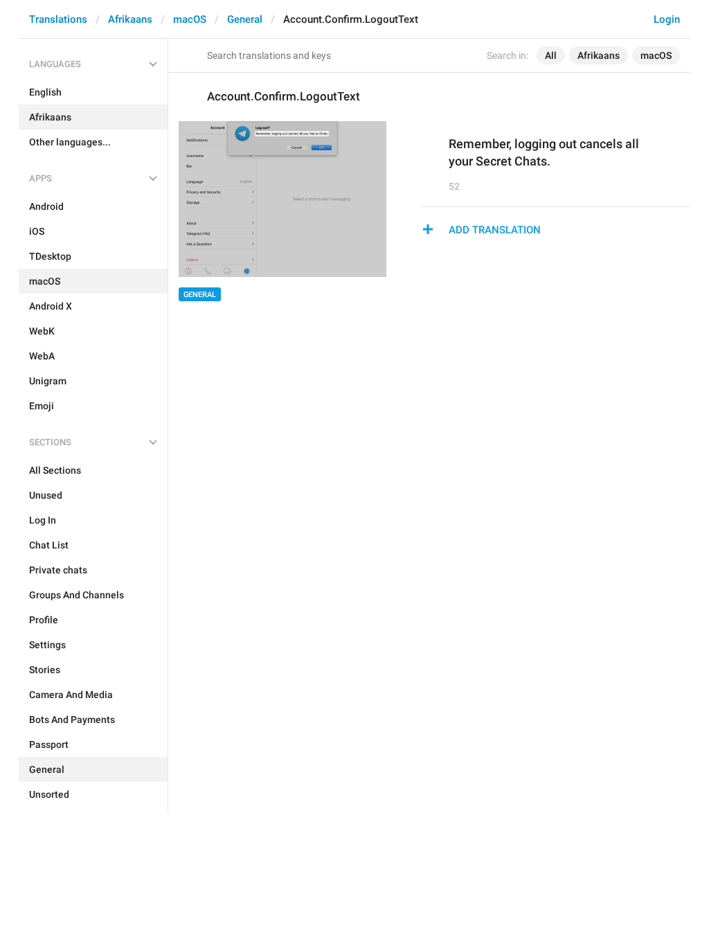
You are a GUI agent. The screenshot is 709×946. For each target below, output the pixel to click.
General (244, 19)
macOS (189, 19)
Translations (58, 19)
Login (667, 19)
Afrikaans (130, 19)
